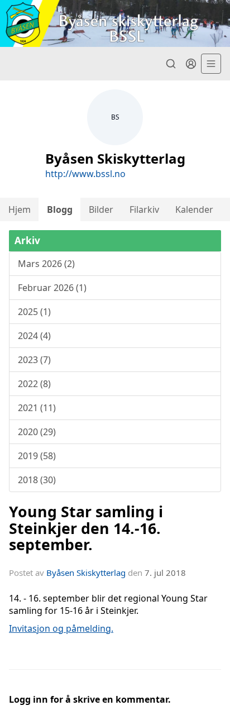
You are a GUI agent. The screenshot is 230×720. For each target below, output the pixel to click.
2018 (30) (37, 480)
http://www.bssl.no (85, 174)
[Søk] (171, 64)
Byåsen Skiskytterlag (86, 572)
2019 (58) (37, 456)
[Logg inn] (191, 64)
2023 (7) (34, 360)
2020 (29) (37, 432)
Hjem (19, 209)
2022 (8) (34, 384)
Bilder (101, 209)
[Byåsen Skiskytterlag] (115, 23)
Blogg (60, 209)
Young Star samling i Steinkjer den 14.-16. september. (86, 528)
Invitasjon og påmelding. (61, 628)
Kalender (194, 209)
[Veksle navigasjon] (211, 64)
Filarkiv (144, 209)
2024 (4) (34, 336)
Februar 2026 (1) (52, 288)
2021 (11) (37, 408)
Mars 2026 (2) (46, 264)
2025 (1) (34, 312)
